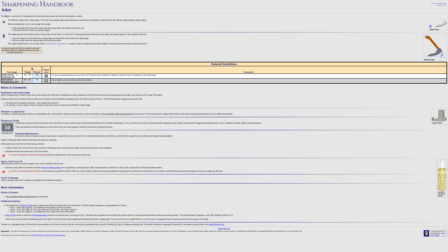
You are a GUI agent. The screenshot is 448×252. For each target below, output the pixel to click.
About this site (224, 229)
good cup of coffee (437, 234)
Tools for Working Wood (51, 168)
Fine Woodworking (39, 215)
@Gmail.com (48, 235)
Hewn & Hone (26, 205)
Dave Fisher (11, 215)
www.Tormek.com (216, 224)
